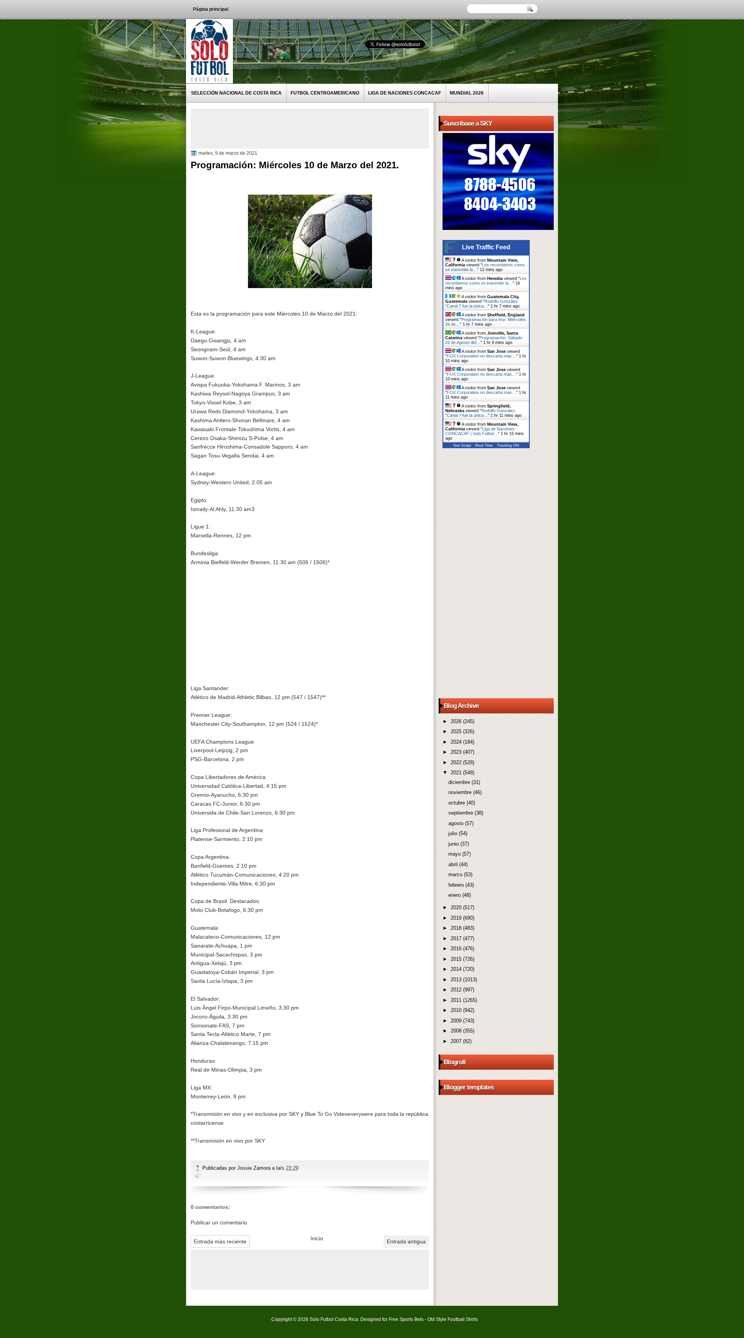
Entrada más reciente (220, 1241)
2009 (457, 1021)
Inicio (316, 1238)
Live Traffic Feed (486, 247)
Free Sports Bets (406, 1319)
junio (454, 844)
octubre (457, 803)
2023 (457, 752)
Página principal (210, 9)
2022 (457, 762)
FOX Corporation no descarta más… (481, 356)
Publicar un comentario (219, 1222)
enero (455, 895)
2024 (457, 742)
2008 (457, 1031)
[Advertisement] (334, 127)
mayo (455, 854)
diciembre (460, 782)
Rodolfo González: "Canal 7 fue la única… (482, 303)
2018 (457, 928)
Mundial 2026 (467, 93)
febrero (456, 885)
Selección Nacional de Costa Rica (236, 93)
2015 (457, 959)
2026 (457, 721)
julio (453, 833)
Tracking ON (508, 445)
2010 (457, 1010)
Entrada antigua (406, 1241)
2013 (457, 979)
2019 (457, 918)
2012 (457, 990)
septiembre (461, 813)
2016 (457, 948)
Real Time (484, 445)
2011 (457, 1000)
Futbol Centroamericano (325, 93)
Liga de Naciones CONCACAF (404, 93)
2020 (457, 907)
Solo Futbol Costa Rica (334, 1319)
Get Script (462, 445)
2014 (457, 969)
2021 (457, 772)
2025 (457, 731)
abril (453, 864)
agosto (456, 823)
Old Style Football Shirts (452, 1319)
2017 (457, 938)
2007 (457, 1041)
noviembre (460, 792)
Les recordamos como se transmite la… (486, 280)
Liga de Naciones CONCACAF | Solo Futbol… (480, 431)
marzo (456, 874)
